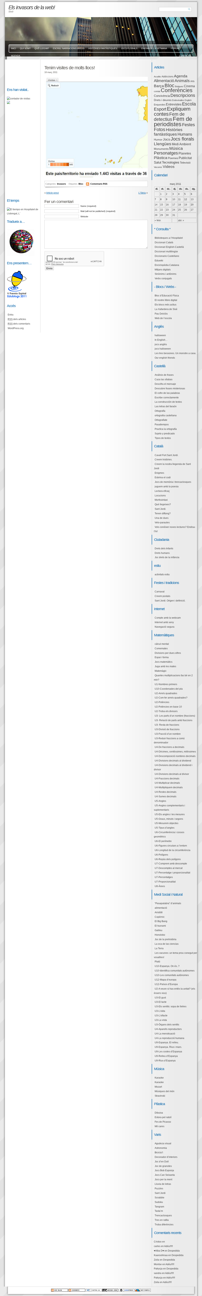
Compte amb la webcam (168, 617)
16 (167, 204)
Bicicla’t (159, 1152)
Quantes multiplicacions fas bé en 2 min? (173, 677)
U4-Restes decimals (165, 792)
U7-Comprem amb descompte (171, 863)
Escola (189, 104)
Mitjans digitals (163, 269)
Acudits (157, 76)
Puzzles (159, 1188)
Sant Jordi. (160, 509)
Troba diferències (164, 1224)
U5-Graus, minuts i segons (169, 819)
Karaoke (159, 1077)
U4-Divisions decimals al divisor (172, 774)
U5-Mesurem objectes (166, 823)
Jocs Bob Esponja (164, 1170)
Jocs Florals (129, 48)
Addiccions (167, 76)
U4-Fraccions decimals (167, 778)
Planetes (185, 153)
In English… (161, 340)
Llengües (162, 144)
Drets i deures (162, 100)
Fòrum (175, 48)
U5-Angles (160, 801)
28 (156, 215)
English (188, 100)
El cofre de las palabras (167, 393)
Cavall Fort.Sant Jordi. (166, 455)
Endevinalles (178, 100)
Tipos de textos (163, 438)
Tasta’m (159, 1211)
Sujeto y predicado (165, 433)
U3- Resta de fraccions (167, 724)
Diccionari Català (164, 242)
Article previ (52, 192)
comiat (157, 91)
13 (192, 199)
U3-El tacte (160, 1002)
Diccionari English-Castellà (169, 247)
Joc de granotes (163, 1166)
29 (161, 215)
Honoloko (160, 934)
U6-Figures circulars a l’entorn (171, 845)
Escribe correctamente (167, 397)
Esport (160, 109)
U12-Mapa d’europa (165, 979)
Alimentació (164, 81)
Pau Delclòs (161, 313)
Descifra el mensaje (165, 384)
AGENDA (15, 56)
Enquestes (159, 104)
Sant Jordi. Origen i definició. (170, 600)
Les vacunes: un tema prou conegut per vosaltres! (175, 955)
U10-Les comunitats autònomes (172, 975)
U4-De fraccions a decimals (169, 747)
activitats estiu (162, 574)
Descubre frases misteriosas (170, 388)
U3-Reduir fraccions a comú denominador (169, 740)
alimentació (161, 908)
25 (179, 209)
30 (167, 215)
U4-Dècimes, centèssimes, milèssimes (175, 751)
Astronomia (161, 1148)
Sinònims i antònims (165, 274)
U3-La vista (161, 1020)
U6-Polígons (161, 854)
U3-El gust (160, 997)
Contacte (185, 56)
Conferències (177, 90)
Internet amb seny (164, 622)
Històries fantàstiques (102, 48)
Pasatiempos (162, 424)
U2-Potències (162, 702)
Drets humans (162, 553)
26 (185, 209)
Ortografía (160, 411)
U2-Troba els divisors (166, 711)
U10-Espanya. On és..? (167, 966)
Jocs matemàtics (163, 661)
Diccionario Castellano (167, 256)
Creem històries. (163, 459)
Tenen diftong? (163, 513)
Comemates (161, 648)
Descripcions (182, 95)
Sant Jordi (160, 1193)
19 (185, 204)
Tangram (159, 1206)
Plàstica (160, 158)
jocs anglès (161, 344)
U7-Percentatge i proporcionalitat (172, 872)
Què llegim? (42, 48)
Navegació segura (164, 626)
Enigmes (159, 473)
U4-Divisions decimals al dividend (173, 760)
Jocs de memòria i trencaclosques (173, 482)
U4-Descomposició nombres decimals (175, 756)
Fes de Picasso (163, 1121)
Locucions (160, 495)
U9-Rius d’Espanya (165, 1060)
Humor (158, 139)
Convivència (162, 95)
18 (179, 204)
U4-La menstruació (165, 1033)
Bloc (81, 184)
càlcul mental (162, 644)
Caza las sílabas (163, 379)
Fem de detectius (169, 117)
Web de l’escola (163, 318)
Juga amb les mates (165, 666)
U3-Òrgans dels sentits (167, 1024)
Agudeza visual (163, 1143)
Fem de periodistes (173, 121)
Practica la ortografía (166, 429)
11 (179, 199)
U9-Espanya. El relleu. (167, 1042)
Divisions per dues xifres (168, 653)
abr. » (181, 220)
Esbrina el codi (163, 477)
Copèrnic (160, 917)
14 (156, 204)
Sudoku (159, 1202)
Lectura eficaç (162, 491)
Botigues (179, 86)
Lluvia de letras (163, 1184)
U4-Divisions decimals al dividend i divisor (173, 767)
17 (173, 204)
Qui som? (25, 48)
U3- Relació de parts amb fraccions (173, 720)
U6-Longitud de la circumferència (172, 850)
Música (176, 148)
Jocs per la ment (163, 1179)
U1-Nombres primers (166, 684)
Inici (13, 48)
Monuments (161, 148)
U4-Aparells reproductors (168, 1029)
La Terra (159, 948)
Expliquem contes (172, 111)
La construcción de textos (168, 402)
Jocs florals (182, 139)
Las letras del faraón (166, 406)
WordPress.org (16, 328)
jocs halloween (163, 348)
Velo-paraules (162, 522)
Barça (159, 86)
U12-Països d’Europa (166, 984)
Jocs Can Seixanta (165, 1175)
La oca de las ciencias (167, 944)
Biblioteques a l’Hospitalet (169, 238)
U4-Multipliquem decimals (169, 787)
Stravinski (160, 1095)
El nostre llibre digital (166, 300)
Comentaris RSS (98, 184)
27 (192, 209)
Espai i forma (162, 657)
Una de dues (161, 518)
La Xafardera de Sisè (166, 309)
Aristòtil (159, 912)
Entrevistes (173, 104)
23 (167, 209)
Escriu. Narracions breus (68, 48)
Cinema (189, 86)
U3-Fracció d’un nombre (168, 734)
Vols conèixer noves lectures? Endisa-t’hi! (174, 529)
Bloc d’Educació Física (167, 295)
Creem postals (162, 596)
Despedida (174, 1250)
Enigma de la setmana (154, 48)
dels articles (17, 319)
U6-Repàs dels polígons (168, 859)
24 (173, 209)
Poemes (173, 158)
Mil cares (159, 1126)
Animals (182, 80)
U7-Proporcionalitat (165, 881)
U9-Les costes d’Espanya (168, 1051)
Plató (157, 961)
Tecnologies (170, 162)
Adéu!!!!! (168, 1246)
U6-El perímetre (163, 841)
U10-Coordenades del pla (169, 688)
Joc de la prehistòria (165, 939)
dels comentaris (19, 323)
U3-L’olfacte (161, 1015)
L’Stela (142, 192)
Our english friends (165, 357)
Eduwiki (159, 260)
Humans (185, 134)
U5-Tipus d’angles (164, 827)
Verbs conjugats (163, 278)
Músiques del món (164, 1091)
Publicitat (185, 158)
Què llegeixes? (163, 504)
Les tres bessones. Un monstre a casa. (175, 353)
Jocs (166, 139)
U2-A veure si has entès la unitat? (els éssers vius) (174, 990)
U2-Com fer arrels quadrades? (171, 697)
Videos (169, 167)
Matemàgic (160, 671)
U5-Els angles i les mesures (170, 814)
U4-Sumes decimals (165, 796)
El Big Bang (161, 921)
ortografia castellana (166, 415)
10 (173, 199)
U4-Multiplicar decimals (167, 783)
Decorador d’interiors (166, 1157)
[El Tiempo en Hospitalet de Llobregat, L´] (22, 213)
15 (161, 204)
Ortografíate (161, 420)
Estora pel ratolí (163, 1117)
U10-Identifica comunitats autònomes (175, 970)
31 (173, 215)
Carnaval (160, 591)
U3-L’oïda (160, 1011)
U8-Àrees (160, 886)
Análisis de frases (164, 375)
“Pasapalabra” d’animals (168, 903)
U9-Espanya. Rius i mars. (168, 1047)
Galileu (158, 930)
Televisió (185, 162)
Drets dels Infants (164, 548)
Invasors (61, 184)
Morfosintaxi (161, 500)
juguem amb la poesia (167, 486)
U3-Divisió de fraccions (167, 729)
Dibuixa (159, 1112)
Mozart (158, 1086)
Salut (157, 162)
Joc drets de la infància (167, 557)
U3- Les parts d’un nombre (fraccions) (175, 715)
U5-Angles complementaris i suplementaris (169, 807)
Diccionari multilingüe (166, 251)
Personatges (166, 153)
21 (156, 209)
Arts (192, 81)
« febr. (158, 220)
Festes (188, 124)
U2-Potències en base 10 (168, 706)
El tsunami (160, 925)
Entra (10, 314)
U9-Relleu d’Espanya (166, 1056)
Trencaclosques (163, 1215)
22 (161, 209)
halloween (160, 335)
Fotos (159, 129)
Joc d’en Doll (162, 1161)
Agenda (180, 76)
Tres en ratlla (162, 1220)
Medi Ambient (181, 144)
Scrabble (159, 1197)
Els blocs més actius (165, 304)
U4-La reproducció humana (169, 1038)
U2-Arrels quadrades (166, 693)
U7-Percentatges (164, 877)
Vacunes (158, 167)
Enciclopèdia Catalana (167, 265)
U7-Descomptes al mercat (168, 868)
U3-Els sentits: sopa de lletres (170, 1006)
